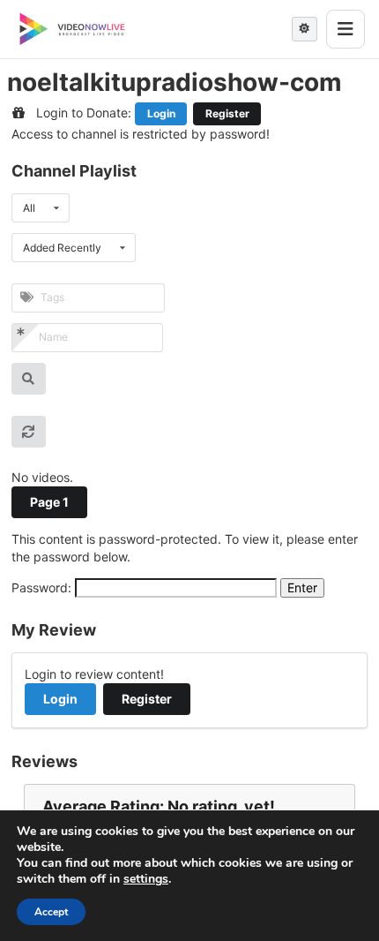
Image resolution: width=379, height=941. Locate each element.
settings (145, 879)
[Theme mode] (304, 29)
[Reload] (28, 432)
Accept (51, 912)
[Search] (28, 379)
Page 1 (49, 501)
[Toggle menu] (345, 29)
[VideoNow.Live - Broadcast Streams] (72, 29)
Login (161, 113)
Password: (43, 587)
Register (227, 113)
